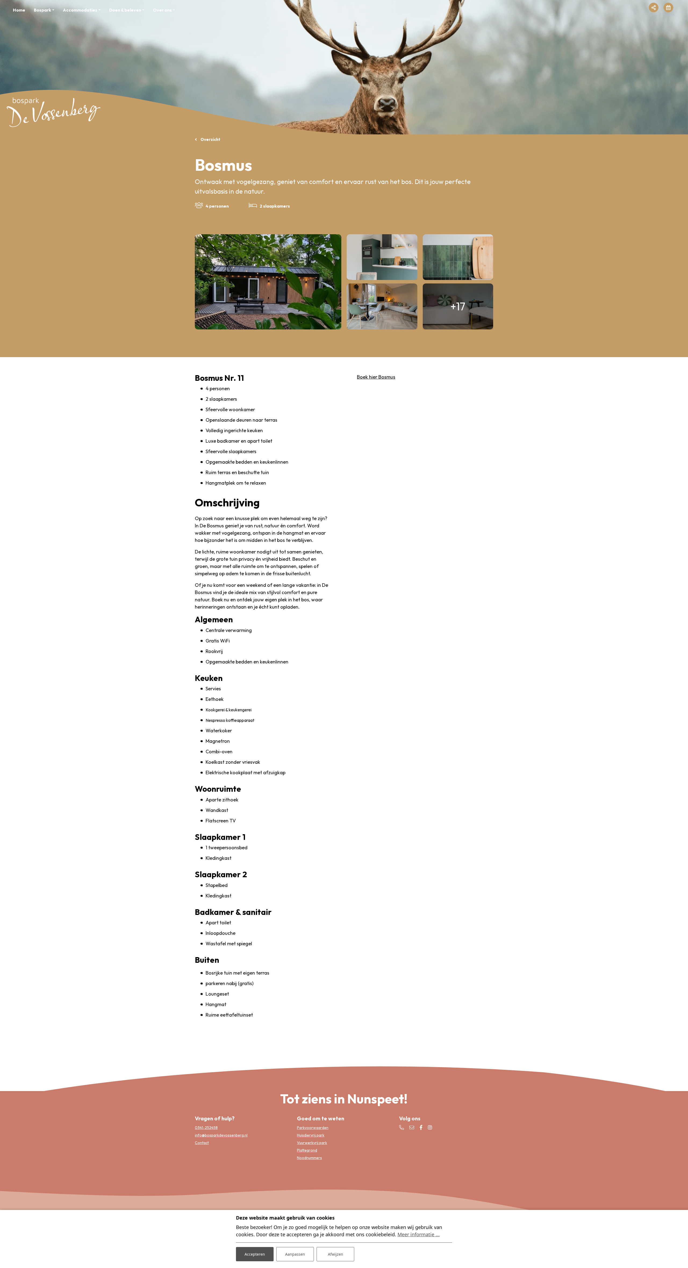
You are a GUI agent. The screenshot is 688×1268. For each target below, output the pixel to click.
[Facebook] (421, 1127)
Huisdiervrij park (310, 1135)
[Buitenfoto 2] (268, 281)
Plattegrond (307, 1150)
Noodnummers (309, 1157)
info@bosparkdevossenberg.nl (221, 1135)
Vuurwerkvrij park (312, 1142)
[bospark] (54, 111)
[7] (458, 257)
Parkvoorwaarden (312, 1127)
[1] (382, 306)
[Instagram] (430, 1127)
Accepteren (255, 1254)
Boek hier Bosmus (376, 377)
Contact (202, 1142)
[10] (382, 257)
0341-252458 (206, 1127)
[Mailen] (411, 1127)
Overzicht (210, 139)
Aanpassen (295, 1254)
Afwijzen (335, 1254)
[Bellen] (401, 1127)
